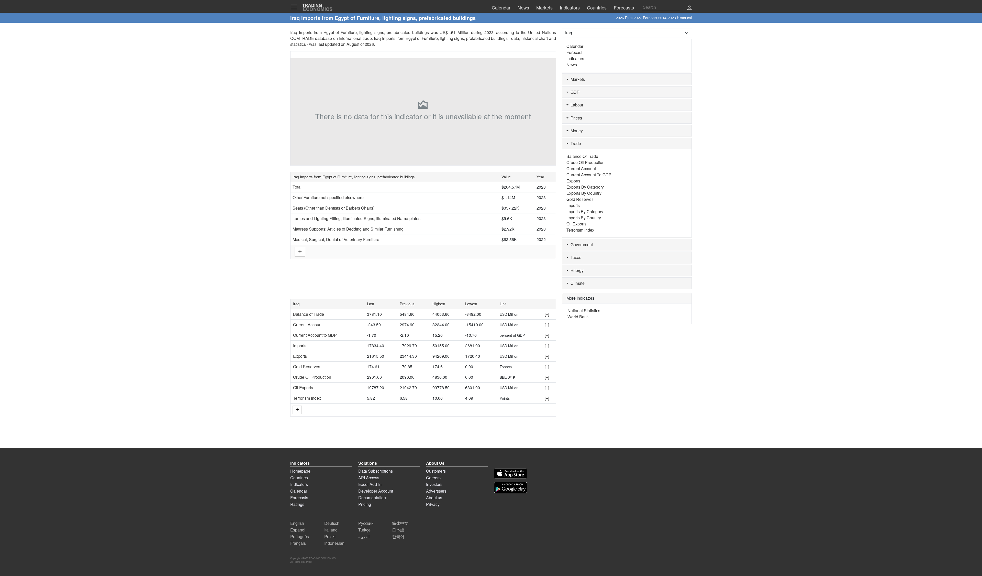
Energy (576, 270)
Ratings (297, 504)
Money (575, 131)
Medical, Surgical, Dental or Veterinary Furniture (336, 239)
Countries (299, 478)
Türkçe (364, 530)
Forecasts (299, 498)
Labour (575, 105)
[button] (689, 8)
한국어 (398, 536)
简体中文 (400, 523)
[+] (547, 314)
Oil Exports (303, 387)
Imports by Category (584, 211)
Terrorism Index (307, 398)
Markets (576, 79)
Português (299, 536)
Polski (330, 536)
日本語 (398, 530)
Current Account (307, 325)
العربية (364, 536)
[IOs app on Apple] (510, 473)
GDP (573, 92)
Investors (434, 484)
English (297, 523)
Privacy (433, 504)
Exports (300, 356)
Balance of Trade (308, 314)
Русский (366, 523)
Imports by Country (583, 218)
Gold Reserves (306, 366)
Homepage (300, 471)
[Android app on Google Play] (510, 487)
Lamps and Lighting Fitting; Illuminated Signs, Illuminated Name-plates (356, 218)
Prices (575, 118)
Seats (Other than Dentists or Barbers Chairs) (333, 208)
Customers (436, 471)
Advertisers (436, 491)
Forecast (574, 52)
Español (297, 530)
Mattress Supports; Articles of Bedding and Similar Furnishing (348, 229)
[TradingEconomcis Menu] (295, 7)
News (571, 65)
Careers (433, 478)
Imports (299, 346)
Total (297, 187)
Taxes (574, 257)
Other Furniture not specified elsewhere (328, 197)
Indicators (575, 58)
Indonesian (334, 543)
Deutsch (331, 523)
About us (434, 498)
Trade (574, 143)
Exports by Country (583, 193)
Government (580, 244)
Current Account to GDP (315, 335)
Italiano (331, 530)
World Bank (578, 317)
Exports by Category (585, 187)
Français (298, 543)
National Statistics (583, 310)
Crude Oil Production (312, 377)
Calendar (574, 46)
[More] (297, 410)
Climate (576, 283)
